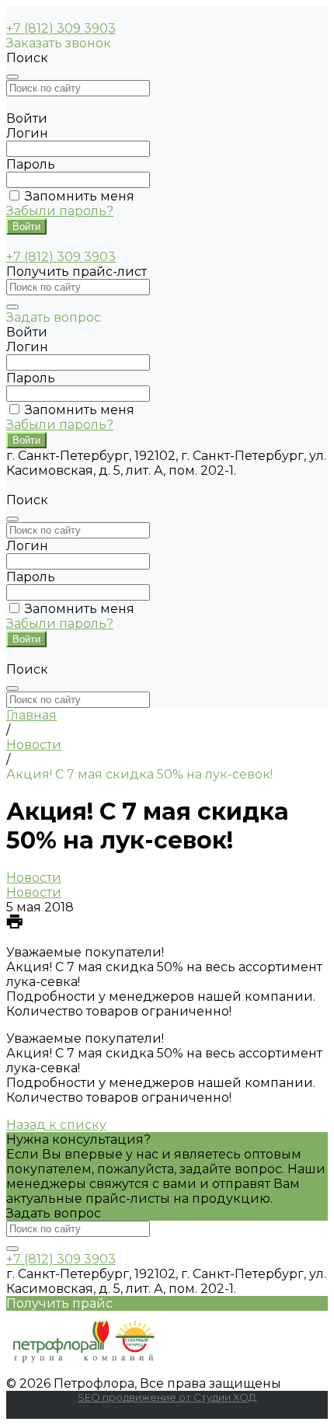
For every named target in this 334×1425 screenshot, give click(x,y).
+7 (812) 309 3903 (61, 28)
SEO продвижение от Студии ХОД (167, 1397)
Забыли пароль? (59, 211)
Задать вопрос (53, 1213)
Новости (33, 877)
